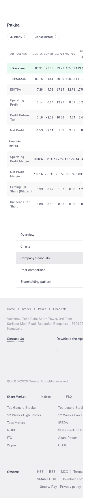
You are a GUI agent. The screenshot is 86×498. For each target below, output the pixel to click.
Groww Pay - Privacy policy (60, 486)
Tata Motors (16, 422)
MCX (64, 471)
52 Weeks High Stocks (24, 415)
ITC (9, 437)
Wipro (11, 445)
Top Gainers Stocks (21, 407)
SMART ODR (46, 479)
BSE (52, 471)
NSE (40, 471)
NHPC (11, 430)
